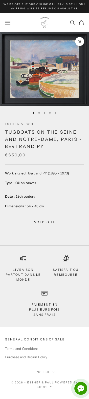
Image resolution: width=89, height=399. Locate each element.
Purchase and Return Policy (26, 357)
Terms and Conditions (22, 348)
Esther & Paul (19, 124)
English (42, 372)
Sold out (44, 222)
